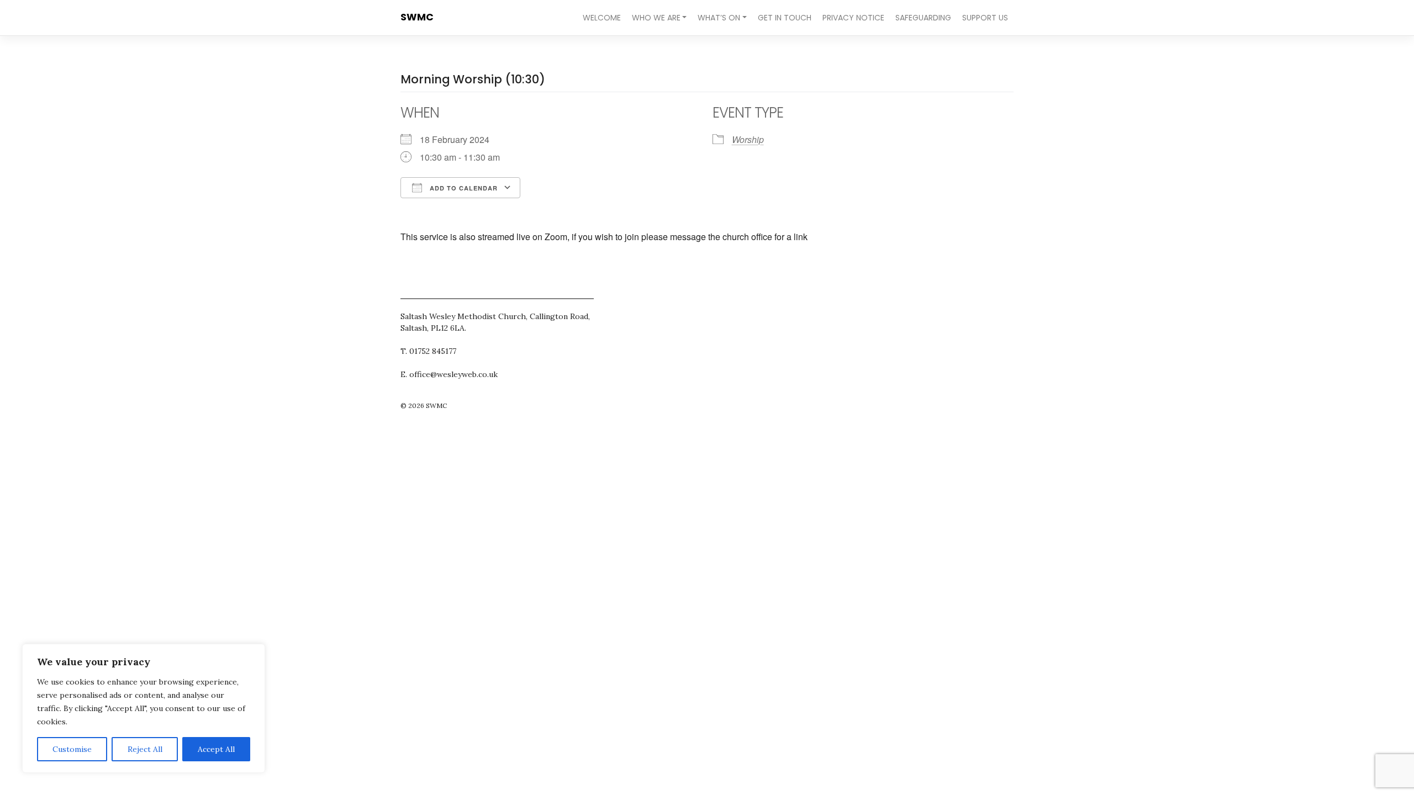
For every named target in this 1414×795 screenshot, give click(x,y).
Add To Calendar (463, 188)
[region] (143, 708)
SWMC (417, 17)
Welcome (602, 17)
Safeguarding (923, 17)
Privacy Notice (853, 17)
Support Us (985, 17)
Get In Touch (784, 17)
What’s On (719, 17)
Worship (748, 139)
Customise (72, 749)
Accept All (216, 749)
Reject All (145, 749)
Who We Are (656, 17)
